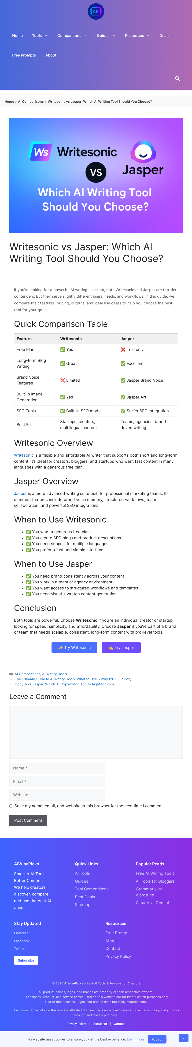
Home (17, 35)
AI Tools (82, 873)
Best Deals (85, 897)
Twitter (19, 949)
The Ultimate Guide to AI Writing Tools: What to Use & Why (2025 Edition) (73, 679)
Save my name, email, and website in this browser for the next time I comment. (89, 806)
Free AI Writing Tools (155, 873)
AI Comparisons (27, 674)
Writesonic (23, 455)
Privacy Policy (118, 956)
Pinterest (21, 933)
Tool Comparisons (92, 889)
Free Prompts (24, 55)
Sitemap (82, 904)
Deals (164, 35)
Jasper (20, 493)
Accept (157, 1039)
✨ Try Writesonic (74, 647)
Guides (81, 881)
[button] (177, 79)
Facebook (22, 941)
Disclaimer (99, 1024)
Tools (37, 35)
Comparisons (69, 35)
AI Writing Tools (54, 674)
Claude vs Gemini (152, 902)
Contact (112, 948)
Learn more (135, 1039)
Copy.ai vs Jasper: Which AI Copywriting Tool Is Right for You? (64, 684)
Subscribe (26, 960)
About (50, 55)
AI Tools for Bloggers (155, 881)
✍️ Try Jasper (121, 647)
